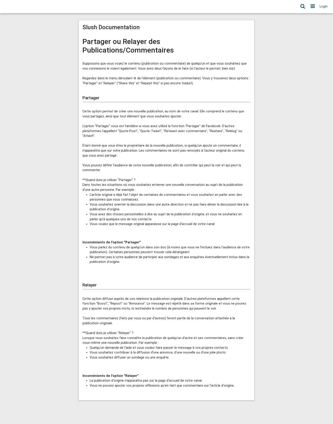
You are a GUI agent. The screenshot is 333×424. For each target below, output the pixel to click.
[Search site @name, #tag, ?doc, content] (302, 6)
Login (324, 6)
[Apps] (313, 6)
